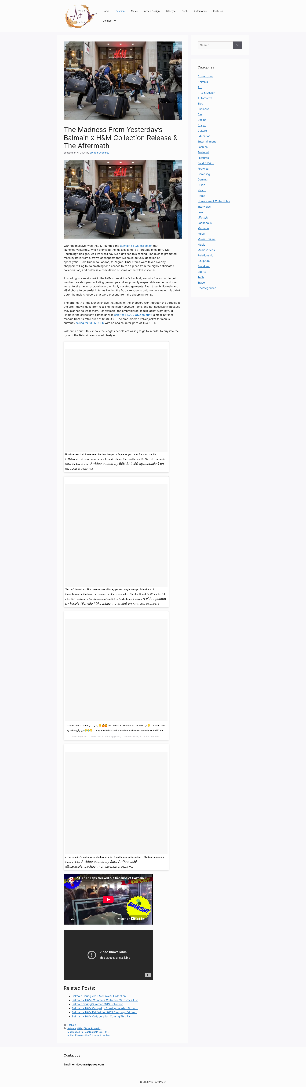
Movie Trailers (206, 239)
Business (203, 109)
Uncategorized (207, 288)
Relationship (205, 255)
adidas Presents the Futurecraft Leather (88, 1035)
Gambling (204, 174)
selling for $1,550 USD (90, 323)
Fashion (120, 11)
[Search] (237, 45)
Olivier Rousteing (92, 1028)
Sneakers (204, 266)
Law (200, 212)
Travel (201, 282)
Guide (201, 185)
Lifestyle (171, 11)
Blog (200, 103)
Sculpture (204, 260)
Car (200, 114)
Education (204, 136)
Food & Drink (206, 163)
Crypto (202, 125)
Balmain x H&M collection (136, 245)
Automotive (200, 11)
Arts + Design (152, 11)
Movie (201, 233)
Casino (202, 119)
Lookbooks (205, 223)
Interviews (204, 206)
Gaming (203, 179)
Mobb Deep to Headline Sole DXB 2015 (88, 1032)
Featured (203, 152)
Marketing (204, 228)
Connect (107, 20)
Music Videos (206, 250)
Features (218, 11)
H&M (79, 1028)
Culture (202, 130)
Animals (203, 81)
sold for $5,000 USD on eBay (133, 314)
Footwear (204, 168)
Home (106, 11)
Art (200, 87)
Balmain (71, 1028)
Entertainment (207, 141)
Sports (202, 271)
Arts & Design (206, 92)
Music (134, 11)
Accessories (205, 76)
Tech (185, 11)
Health (202, 190)
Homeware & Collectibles (214, 201)
